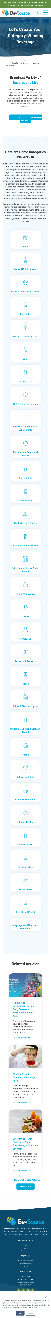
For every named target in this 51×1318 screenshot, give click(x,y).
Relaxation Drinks (26, 777)
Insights (25, 1248)
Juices (25, 616)
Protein (25, 683)
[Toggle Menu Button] (45, 12)
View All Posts (25, 1186)
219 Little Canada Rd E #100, (25, 1282)
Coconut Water (25, 844)
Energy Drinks (25, 500)
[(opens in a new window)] (18, 1290)
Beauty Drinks (25, 822)
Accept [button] (20, 1313)
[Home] (16, 12)
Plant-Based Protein (25, 912)
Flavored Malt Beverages (25, 269)
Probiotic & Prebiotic (25, 661)
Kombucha (25, 638)
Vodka (25, 754)
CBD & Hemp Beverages (25, 403)
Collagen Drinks (25, 867)
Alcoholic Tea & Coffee (25, 523)
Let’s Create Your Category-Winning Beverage (27, 118)
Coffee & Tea (25, 381)
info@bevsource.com (25, 1279)
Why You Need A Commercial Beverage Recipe (24, 1077)
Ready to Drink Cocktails (25, 336)
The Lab (25, 1266)
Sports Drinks (25, 478)
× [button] (45, 1296)
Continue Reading (20, 1037)
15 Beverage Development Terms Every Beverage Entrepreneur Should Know (23, 1009)
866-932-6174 (25, 1276)
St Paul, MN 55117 (25, 1285)
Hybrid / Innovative (25, 593)
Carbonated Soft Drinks (25, 545)
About (25, 1245)
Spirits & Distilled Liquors (25, 706)
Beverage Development (25, 1260)
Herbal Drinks (25, 889)
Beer (25, 246)
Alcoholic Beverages (25, 799)
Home (25, 60)
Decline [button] (30, 1313)
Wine (25, 358)
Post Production (25, 1263)
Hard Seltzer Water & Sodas (25, 291)
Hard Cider (25, 313)
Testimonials (25, 1251)
